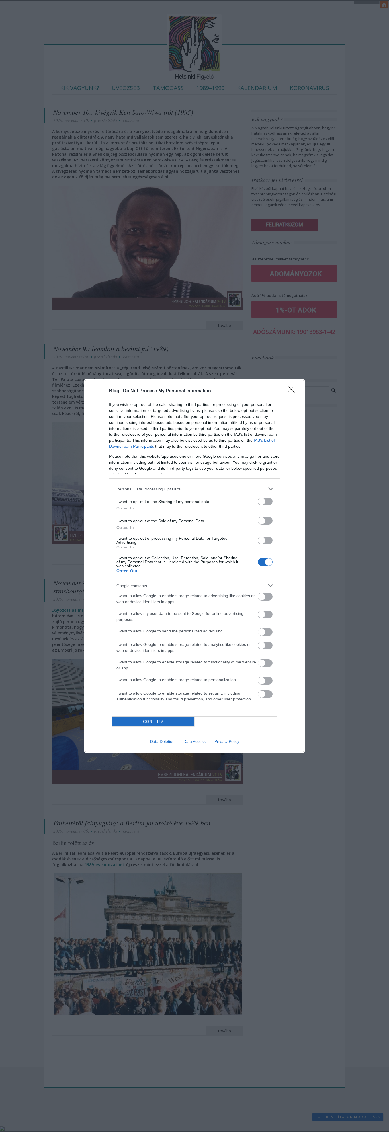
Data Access (194, 741)
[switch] (265, 501)
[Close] (293, 391)
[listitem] (194, 489)
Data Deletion (162, 741)
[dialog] (194, 566)
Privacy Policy (226, 741)
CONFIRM (153, 722)
